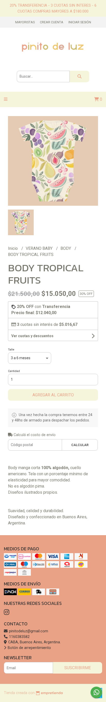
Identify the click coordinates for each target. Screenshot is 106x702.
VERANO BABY (40, 248)
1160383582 (19, 637)
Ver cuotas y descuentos (32, 336)
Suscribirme (77, 667)
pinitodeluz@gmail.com (28, 631)
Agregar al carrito (53, 395)
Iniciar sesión (79, 22)
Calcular (80, 445)
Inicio (13, 248)
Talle (11, 349)
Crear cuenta (51, 22)
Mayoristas (25, 22)
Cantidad (14, 371)
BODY (66, 248)
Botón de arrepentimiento (29, 648)
